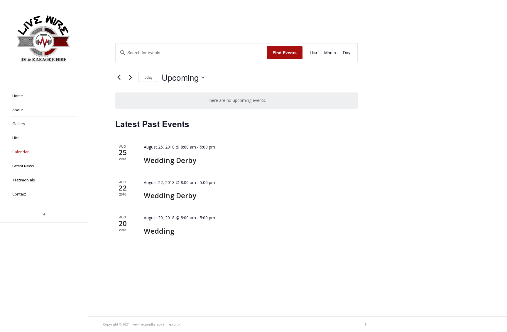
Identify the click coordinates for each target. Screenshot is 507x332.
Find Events (285, 52)
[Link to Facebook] (44, 214)
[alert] (236, 100)
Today (148, 77)
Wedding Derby (170, 160)
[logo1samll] (44, 41)
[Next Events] (130, 77)
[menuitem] (44, 96)
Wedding (159, 231)
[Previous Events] (118, 77)
